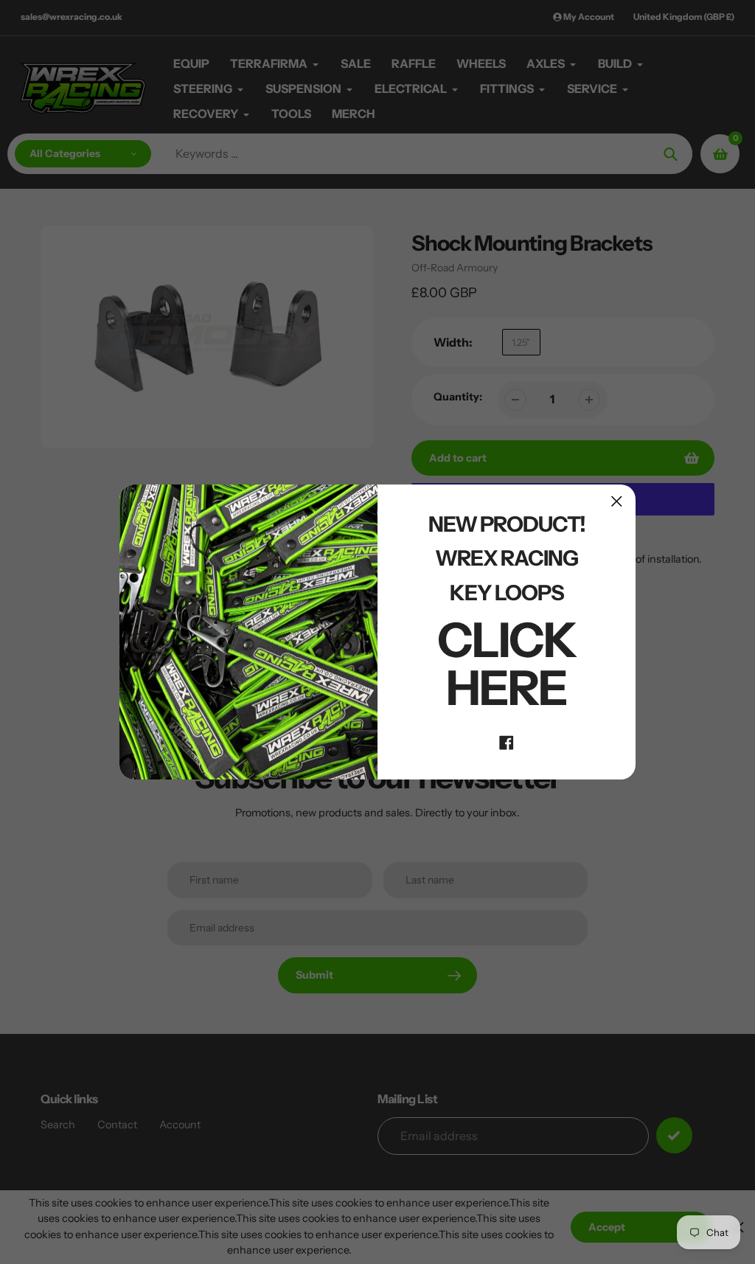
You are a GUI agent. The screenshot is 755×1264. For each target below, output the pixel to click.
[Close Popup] (617, 501)
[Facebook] (506, 741)
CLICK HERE (507, 664)
